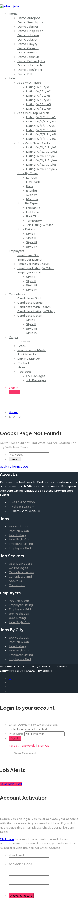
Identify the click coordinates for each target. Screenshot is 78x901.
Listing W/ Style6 (38, 108)
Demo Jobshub (28, 57)
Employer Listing (29, 259)
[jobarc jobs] (10, 6)
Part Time (33, 216)
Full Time (32, 212)
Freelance (33, 208)
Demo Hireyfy (27, 44)
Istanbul (31, 190)
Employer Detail (29, 272)
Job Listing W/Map (40, 225)
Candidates (17, 294)
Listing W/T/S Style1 (41, 117)
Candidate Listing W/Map (36, 311)
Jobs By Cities (27, 173)
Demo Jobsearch (29, 65)
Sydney (31, 195)
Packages (24, 372)
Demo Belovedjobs (31, 61)
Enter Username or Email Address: (33, 725)
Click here (7, 839)
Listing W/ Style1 (38, 87)
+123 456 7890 (23, 502)
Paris (29, 186)
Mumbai (32, 199)
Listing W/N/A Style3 (41, 156)
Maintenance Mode (31, 350)
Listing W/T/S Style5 (41, 134)
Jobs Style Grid (19, 539)
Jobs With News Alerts (33, 143)
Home (13, 14)
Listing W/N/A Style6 (41, 169)
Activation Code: (21, 864)
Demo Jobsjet (27, 39)
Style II (31, 238)
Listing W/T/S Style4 (41, 130)
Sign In (13, 387)
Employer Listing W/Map (35, 268)
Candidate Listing (30, 303)
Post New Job (27, 354)
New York (33, 182)
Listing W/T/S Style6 (41, 139)
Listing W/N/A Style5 (41, 164)
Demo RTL (25, 74)
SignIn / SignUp (28, 359)
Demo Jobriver (27, 26)
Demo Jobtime (28, 35)
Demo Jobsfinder (29, 70)
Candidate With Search (34, 307)
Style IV (31, 246)
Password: (16, 734)
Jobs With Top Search (33, 113)
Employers (16, 251)
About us (24, 341)
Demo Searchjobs (30, 22)
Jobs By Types (27, 203)
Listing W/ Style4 (38, 100)
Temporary (34, 221)
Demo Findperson (30, 31)
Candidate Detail (29, 315)
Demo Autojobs (28, 18)
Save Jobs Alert (11, 784)
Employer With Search (33, 264)
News (21, 367)
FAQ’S (21, 346)
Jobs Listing (17, 535)
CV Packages (35, 376)
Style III (31, 242)
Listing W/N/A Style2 (41, 152)
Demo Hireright (28, 52)
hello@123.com (23, 507)
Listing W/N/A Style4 (41, 160)
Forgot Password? (22, 745)
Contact (23, 363)
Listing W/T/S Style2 (41, 121)
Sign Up (14, 392)
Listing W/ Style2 (38, 91)
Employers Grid (28, 255)
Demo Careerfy (28, 48)
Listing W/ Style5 (38, 104)
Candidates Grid (29, 298)
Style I (30, 233)
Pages (13, 337)
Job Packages (36, 380)
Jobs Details (26, 229)
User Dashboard (20, 563)
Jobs (12, 78)
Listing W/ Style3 (38, 95)
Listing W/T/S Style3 (41, 126)
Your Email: (16, 855)
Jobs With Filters (29, 83)
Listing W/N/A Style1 (41, 147)
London (31, 177)
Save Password (25, 753)
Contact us (17, 585)
